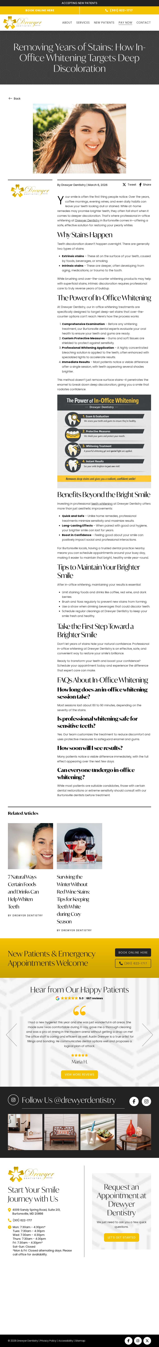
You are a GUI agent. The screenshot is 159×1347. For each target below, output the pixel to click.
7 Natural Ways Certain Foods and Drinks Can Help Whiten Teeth (23, 892)
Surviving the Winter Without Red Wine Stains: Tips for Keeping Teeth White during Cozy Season (73, 899)
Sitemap (80, 1341)
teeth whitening (102, 504)
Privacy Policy (48, 1341)
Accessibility (65, 1341)
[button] (79, 998)
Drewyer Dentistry (87, 220)
